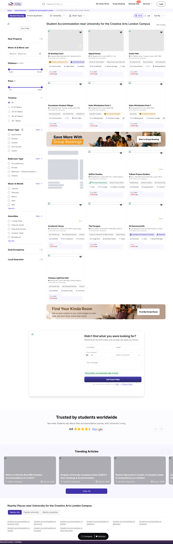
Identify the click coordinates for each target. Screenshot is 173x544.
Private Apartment (34, 16)
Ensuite (14, 138)
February (15, 192)
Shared (14, 143)
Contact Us (11, 542)
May (13, 205)
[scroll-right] (161, 429)
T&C (117, 384)
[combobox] (59, 4)
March (14, 196)
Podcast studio (18, 225)
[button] (87, 355)
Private (14, 167)
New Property (15, 39)
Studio (14, 151)
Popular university (31, 512)
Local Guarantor (16, 259)
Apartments (16, 134)
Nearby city (15, 512)
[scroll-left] (155, 429)
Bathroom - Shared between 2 (24, 171)
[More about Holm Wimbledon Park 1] (146, 93)
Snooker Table (17, 233)
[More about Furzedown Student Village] (65, 93)
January (15, 188)
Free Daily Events (19, 229)
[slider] (9, 69)
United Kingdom (20, 10)
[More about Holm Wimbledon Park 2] (106, 93)
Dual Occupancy (16, 249)
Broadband (16, 237)
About (3, 542)
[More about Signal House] (106, 40)
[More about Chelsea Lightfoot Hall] (65, 266)
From (53, 73)
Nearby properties (50, 512)
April (13, 200)
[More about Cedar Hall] (146, 40)
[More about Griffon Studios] (106, 162)
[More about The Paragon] (106, 214)
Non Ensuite (16, 147)
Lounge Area (17, 221)
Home (9, 10)
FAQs (19, 542)
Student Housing (17, 16)
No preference (18, 163)
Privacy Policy (127, 384)
